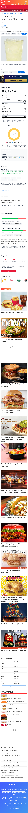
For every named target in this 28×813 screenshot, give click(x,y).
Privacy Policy (16, 808)
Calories (2, 33)
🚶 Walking (4, 157)
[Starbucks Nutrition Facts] (19, 280)
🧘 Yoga (4, 159)
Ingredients (14, 33)
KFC (1, 671)
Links (10, 808)
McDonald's (16, 671)
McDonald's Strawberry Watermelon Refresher (10, 755)
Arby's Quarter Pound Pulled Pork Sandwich (10, 765)
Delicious (10, 235)
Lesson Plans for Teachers (18, 791)
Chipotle (15, 663)
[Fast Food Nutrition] (5, 1)
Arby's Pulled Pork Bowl (6, 760)
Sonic (2, 678)
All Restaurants (14, 686)
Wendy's (2, 683)
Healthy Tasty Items (12, 792)
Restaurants (4, 4)
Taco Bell (16, 681)
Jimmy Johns (16, 668)
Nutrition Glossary (6, 791)
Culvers (2, 666)
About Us (4, 792)
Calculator (13, 4)
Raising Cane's (17, 676)
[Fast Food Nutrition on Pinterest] (12, 784)
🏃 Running (10, 157)
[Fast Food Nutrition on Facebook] (9, 784)
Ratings (19, 33)
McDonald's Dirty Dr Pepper (7, 753)
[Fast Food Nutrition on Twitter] (14, 784)
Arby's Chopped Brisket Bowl (7, 757)
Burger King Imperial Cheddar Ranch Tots (9, 770)
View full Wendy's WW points (8, 271)
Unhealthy (18, 223)
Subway (2, 681)
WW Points (24, 33)
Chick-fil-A (3, 663)
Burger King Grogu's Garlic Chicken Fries (9, 767)
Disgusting (19, 235)
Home (2, 789)
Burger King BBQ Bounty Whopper (8, 772)
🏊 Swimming (21, 157)
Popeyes (2, 676)
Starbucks (16, 678)
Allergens (8, 33)
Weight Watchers (20, 10)
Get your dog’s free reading (16, 80)
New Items (23, 4)
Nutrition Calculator (17, 789)
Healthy (9, 223)
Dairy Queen (16, 666)
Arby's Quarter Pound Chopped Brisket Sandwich (11, 762)
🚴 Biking (16, 157)
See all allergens (5, 190)
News (24, 789)
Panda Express (4, 673)
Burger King (16, 661)
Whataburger (16, 683)
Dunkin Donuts (4, 668)
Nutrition (2, 10)
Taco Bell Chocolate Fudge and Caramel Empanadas (12, 777)
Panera (15, 673)
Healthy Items (12, 10)
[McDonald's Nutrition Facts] (4, 280)
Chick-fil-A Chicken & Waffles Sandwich (9, 750)
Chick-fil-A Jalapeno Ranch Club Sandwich (9, 775)
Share (4, 25)
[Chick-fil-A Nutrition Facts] (12, 280)
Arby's (2, 661)
